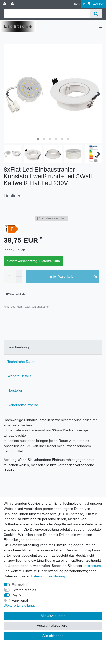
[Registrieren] (13, 4)
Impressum (92, 566)
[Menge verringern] (19, 280)
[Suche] (96, 13)
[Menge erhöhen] (19, 273)
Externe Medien (24, 590)
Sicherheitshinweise (22, 405)
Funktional (20, 600)
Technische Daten (21, 362)
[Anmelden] (5, 4)
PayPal (17, 595)
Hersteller (14, 390)
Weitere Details (19, 376)
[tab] (53, 347)
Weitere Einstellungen (21, 605)
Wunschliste (17, 294)
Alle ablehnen (53, 636)
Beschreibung (18, 347)
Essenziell (19, 585)
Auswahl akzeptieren (53, 625)
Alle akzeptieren (53, 616)
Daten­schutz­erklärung (48, 576)
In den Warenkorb (61, 276)
